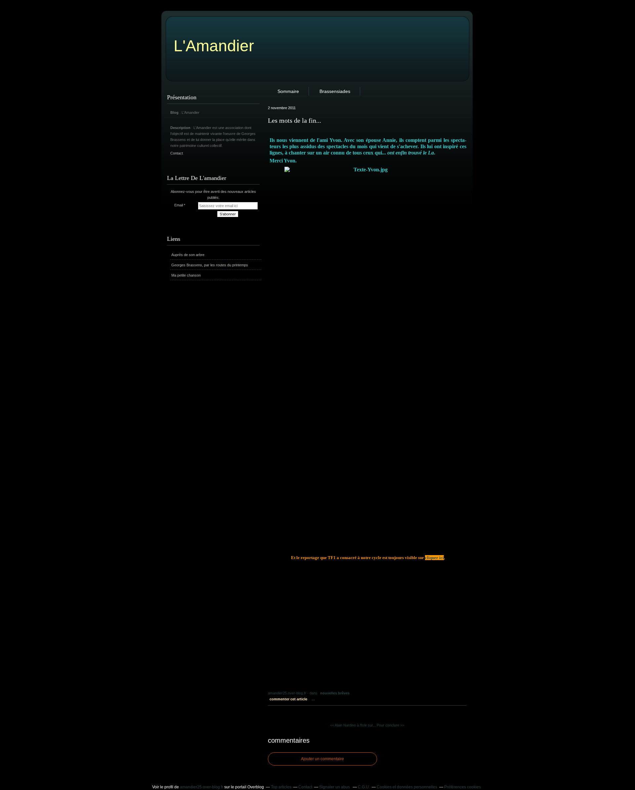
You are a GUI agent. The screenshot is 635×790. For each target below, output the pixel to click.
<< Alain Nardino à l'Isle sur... (353, 725)
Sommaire (288, 91)
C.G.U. (364, 787)
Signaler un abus (335, 787)
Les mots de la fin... (294, 120)
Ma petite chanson (186, 275)
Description (180, 128)
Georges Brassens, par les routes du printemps (209, 265)
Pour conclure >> (390, 725)
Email (178, 205)
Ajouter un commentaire (322, 759)
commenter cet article (289, 699)
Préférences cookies (462, 787)
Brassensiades (334, 91)
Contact (176, 153)
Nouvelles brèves (335, 693)
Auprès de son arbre (187, 255)
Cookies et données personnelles (407, 787)
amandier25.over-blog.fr (201, 787)
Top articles (281, 787)
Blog (174, 112)
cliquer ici (434, 557)
